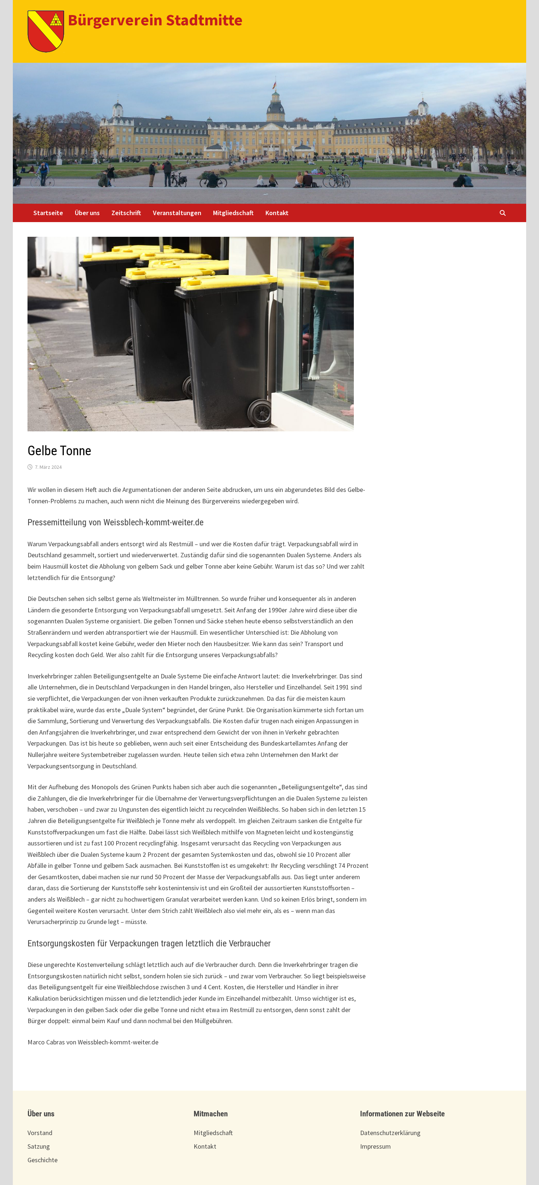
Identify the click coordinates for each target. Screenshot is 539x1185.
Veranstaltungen (177, 213)
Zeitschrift (126, 213)
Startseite (48, 213)
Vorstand (39, 1132)
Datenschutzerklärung (390, 1132)
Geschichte (42, 1160)
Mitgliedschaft (233, 213)
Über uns (87, 213)
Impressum (375, 1146)
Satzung (38, 1146)
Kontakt (277, 213)
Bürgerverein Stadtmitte (155, 20)
